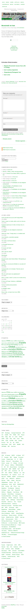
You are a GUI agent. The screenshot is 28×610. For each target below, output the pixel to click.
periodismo (13, 351)
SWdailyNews (5, 482)
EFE (3, 465)
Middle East (4, 351)
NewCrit (3, 499)
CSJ (11, 546)
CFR (23, 432)
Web (4, 124)
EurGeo (21, 497)
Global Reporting (19, 513)
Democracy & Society (6, 505)
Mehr (8, 499)
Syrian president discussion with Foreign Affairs (12, 217)
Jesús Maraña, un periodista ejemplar (10, 237)
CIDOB (6, 434)
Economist (21, 457)
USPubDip (4, 446)
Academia (4, 556)
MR (11, 486)
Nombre (5, 112)
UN (7, 356)
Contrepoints (18, 494)
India (9, 490)
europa (7, 463)
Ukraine (4, 357)
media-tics (14, 503)
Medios (22, 2)
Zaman (20, 495)
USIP (10, 444)
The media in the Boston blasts (9, 240)
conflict (15, 340)
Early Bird (4, 501)
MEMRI (18, 444)
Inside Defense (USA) (6, 528)
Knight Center (10, 545)
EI (2, 467)
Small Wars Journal (17, 505)
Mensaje (5, 98)
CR (23, 474)
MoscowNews (16, 461)
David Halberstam (10, 583)
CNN (3, 455)
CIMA (8, 480)
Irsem (18, 438)
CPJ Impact (15, 495)
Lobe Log (22, 517)
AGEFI (12, 513)
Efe (2, 470)
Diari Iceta (18, 480)
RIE (10, 436)
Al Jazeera (7, 455)
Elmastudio (4, 606)
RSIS (18, 556)
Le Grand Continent (13, 523)
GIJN (10, 484)
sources (8, 354)
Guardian (6, 457)
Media (19, 349)
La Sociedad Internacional (7, 244)
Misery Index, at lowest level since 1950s (11, 292)
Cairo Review (16, 492)
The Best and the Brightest (9, 582)
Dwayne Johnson (6, 197)
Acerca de (4, 6)
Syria (14, 354)
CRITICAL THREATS (13, 530)
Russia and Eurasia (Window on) (9, 524)
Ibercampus (4, 550)
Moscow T (8, 461)
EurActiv (15, 474)
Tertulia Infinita (20, 499)
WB (21, 492)
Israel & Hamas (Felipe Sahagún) (18, 195)
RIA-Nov (3, 480)
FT (2, 457)
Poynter (19, 501)
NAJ (23, 472)
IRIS (14, 438)
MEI (9, 446)
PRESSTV (12, 478)
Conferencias (5, 4)
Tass (15, 501)
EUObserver (4, 523)
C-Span (19, 524)
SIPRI (3, 438)
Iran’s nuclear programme (11, 70)
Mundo (7, 2)
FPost (15, 486)
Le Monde (18, 455)
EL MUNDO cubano (6, 288)
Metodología (4, 255)
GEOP (17, 442)
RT (22, 470)
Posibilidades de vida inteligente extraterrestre (12, 229)
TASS (16, 519)
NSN (16, 440)
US (10, 357)
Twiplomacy (4, 497)
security (20, 353)
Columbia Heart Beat (6, 495)
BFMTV (10, 472)
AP (19, 470)
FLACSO (8, 548)
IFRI (19, 434)
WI (13, 442)
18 (3, 327)
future (6, 347)
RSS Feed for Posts (8, 147)
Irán (7, 83)
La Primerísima (20, 476)
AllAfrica (12, 465)
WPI (3, 507)
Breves (11, 4)
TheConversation (9, 519)
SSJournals (11, 507)
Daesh (3, 343)
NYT (23, 455)
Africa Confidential (6, 513)
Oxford (3, 463)
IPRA (22, 438)
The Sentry (4, 530)
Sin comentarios (20, 27)
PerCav (11, 482)
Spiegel (15, 457)
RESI (17, 507)
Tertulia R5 (17, 490)
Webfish (6, 161)
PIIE (3, 436)
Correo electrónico (8, 118)
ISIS (5, 349)
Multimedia (17, 4)
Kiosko (3, 517)
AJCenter (14, 550)
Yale (8, 546)
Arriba (3, 607)
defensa (5, 343)
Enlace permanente (13, 83)
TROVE (10, 497)
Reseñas (23, 4)
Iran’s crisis (7, 74)
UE (23, 355)
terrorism (19, 355)
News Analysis (5, 474)
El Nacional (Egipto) (12, 534)
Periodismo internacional (9, 567)
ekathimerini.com (5, 532)
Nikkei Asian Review (6, 503)
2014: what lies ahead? (7, 251)
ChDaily (15, 463)
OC (18, 482)
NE (5, 467)
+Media (12, 480)
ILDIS (7, 440)
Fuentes (3, 347)
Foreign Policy (20, 344)
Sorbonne (16, 546)
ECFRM (11, 440)
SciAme (7, 486)
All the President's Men (9, 591)
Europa (5, 344)
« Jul (3, 332)
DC (10, 474)
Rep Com (4, 476)
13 (6, 325)
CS (20, 472)
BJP (22, 469)
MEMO (16, 517)
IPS (15, 482)
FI (17, 459)
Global (11, 346)
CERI (7, 438)
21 (8, 327)
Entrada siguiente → (21, 140)
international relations (19, 347)
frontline (20, 440)
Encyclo (3, 442)
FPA (11, 434)
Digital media (4, 469)
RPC (6, 470)
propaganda (9, 353)
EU (2, 344)
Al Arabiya (4, 490)
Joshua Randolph (6, 186)
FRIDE (14, 434)
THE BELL (4, 534)
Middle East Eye (10, 517)
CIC (2, 434)
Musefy (4, 171)
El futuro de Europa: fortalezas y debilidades (12, 281)
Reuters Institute (12, 515)
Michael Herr (10, 575)
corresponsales (20, 340)
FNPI (9, 550)
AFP (3, 472)
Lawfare (18, 509)
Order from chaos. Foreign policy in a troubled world (13, 233)
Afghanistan (4, 340)
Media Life (15, 497)
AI (12, 436)
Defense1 (17, 488)
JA (15, 459)
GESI (3, 519)
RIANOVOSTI (20, 484)
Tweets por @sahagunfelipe (8, 424)
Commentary (21, 467)
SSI (7, 442)
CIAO (3, 548)
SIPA (19, 545)
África (20, 356)
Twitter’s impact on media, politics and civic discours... (14, 221)
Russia (15, 353)
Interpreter (4, 494)
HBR (10, 469)
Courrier (3, 459)
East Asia (13, 446)
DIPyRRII (17, 548)
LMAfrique (12, 499)
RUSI (14, 444)
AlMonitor (16, 472)
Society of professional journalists (9, 284)
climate (12, 340)
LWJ (12, 490)
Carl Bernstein (9, 592)
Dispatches (9, 573)
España (11, 2)
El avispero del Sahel (6, 248)
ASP (3, 432)
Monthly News (11, 511)
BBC (11, 457)
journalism (12, 349)
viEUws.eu (10, 501)
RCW (3, 486)
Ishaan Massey (6, 192)
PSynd (22, 434)
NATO (14, 484)
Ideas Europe (5, 444)
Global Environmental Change (17, 532)
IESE (12, 548)
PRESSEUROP (19, 465)
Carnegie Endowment (16, 432)
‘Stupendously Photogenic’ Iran (12, 72)
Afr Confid (20, 463)
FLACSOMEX (21, 550)
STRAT (20, 436)
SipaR (3, 554)
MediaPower (4, 509)
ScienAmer (14, 470)
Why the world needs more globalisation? (11, 274)
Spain (11, 354)
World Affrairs (11, 494)
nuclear (7, 351)
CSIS (16, 436)
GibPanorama (5, 484)
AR (21, 461)
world (17, 357)
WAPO (13, 455)
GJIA (20, 546)
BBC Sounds (22, 523)
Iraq (25, 347)
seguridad (4, 354)
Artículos (17, 2)
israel (7, 349)
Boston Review (13, 467)
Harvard (3, 546)
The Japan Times (17, 521)
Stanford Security (11, 556)
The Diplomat (11, 488)
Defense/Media (12, 509)
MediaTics (18, 478)
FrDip (6, 436)
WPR (6, 507)
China (8, 340)
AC (10, 442)
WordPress (13, 604)
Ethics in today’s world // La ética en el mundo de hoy (14, 277)
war (12, 357)
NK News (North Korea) (7, 521)
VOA (9, 470)
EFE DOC (20, 515)
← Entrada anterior (7, 138)
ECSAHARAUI (12, 526)
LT (11, 463)
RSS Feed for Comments (9, 149)
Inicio (3, 2)
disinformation (11, 343)
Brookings (7, 432)
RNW (21, 459)
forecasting (14, 344)
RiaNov (3, 461)
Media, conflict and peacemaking (15, 171)
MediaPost (4, 488)
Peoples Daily (10, 459)
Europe (9, 344)
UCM (15, 545)
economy (17, 343)
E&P (19, 469)
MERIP (14, 476)
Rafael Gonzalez (6, 180)
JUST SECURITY (17, 528)
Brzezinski (21, 81)
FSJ (17, 511)
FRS (11, 438)
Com (7, 478)
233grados (9, 492)
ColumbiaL (8, 554)
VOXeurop (4, 511)
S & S (19, 474)
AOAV (3, 478)
